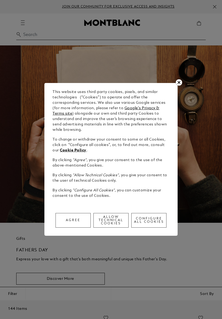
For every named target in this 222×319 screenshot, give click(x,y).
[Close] (179, 82)
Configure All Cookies (149, 220)
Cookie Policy (73, 150)
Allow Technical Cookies (111, 220)
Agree (73, 220)
